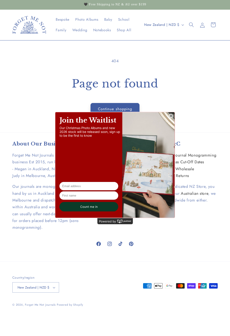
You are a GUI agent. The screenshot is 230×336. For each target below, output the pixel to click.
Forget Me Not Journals (40, 305)
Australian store (194, 193)
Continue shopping (115, 109)
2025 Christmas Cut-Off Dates (177, 162)
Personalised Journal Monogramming (183, 155)
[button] (191, 24)
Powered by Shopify (70, 305)
